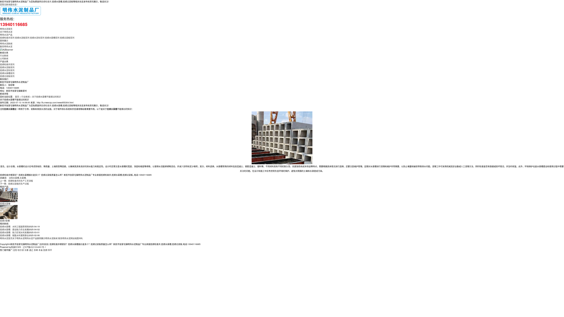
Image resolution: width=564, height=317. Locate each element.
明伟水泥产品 (6, 34)
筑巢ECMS (16, 247)
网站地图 (74, 238)
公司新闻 (4, 58)
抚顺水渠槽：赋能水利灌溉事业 (14, 235)
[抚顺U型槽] (9, 211)
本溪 (40, 249)
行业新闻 (4, 55)
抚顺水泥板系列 (22, 37)
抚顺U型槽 (5, 220)
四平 (50, 249)
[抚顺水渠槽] (9, 194)
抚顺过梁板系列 (67, 37)
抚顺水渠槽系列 (52, 37)
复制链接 (44, 244)
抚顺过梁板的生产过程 (18, 183)
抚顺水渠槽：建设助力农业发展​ (14, 229)
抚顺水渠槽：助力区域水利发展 (14, 232)
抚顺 (45, 249)
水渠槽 (23, 177)
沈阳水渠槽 (14, 177)
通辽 (31, 249)
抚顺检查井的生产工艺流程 (20, 180)
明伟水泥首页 (6, 28)
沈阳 (15, 249)
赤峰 (36, 249)
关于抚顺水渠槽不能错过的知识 (46, 96)
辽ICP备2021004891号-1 (34, 247)
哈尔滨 (21, 249)
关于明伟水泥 (6, 31)
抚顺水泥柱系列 (37, 37)
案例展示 (4, 40)
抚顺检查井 (46, 1)
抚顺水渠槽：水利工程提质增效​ (14, 226)
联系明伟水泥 (6, 46)
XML (81, 238)
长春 (26, 249)
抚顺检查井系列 (7, 37)
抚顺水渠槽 (5, 203)
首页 (17, 96)
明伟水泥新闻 (6, 43)
